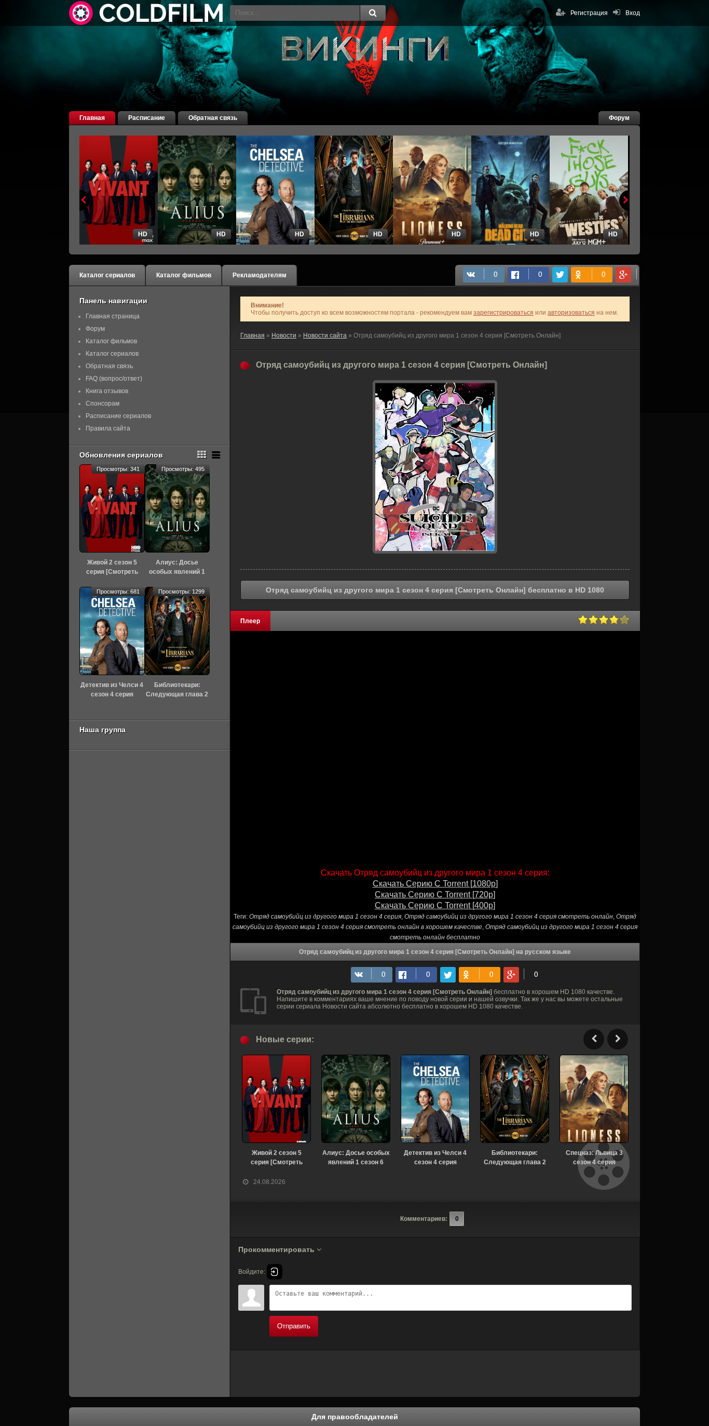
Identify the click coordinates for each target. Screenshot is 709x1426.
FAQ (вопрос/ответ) (114, 378)
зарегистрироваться (503, 312)
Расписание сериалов (118, 416)
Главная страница (113, 316)
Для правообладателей (354, 1416)
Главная (92, 118)
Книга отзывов (107, 391)
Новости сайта (325, 335)
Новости (283, 335)
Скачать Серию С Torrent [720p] (435, 894)
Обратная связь (212, 118)
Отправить (293, 1326)
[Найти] (373, 13)
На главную (147, 13)
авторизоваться (571, 312)
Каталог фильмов (183, 275)
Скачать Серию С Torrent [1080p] (435, 883)
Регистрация (589, 13)
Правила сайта (108, 428)
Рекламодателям (260, 275)
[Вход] (274, 1272)
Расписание (146, 118)
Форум (619, 118)
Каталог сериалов (107, 275)
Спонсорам (102, 403)
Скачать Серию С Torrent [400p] (435, 905)
